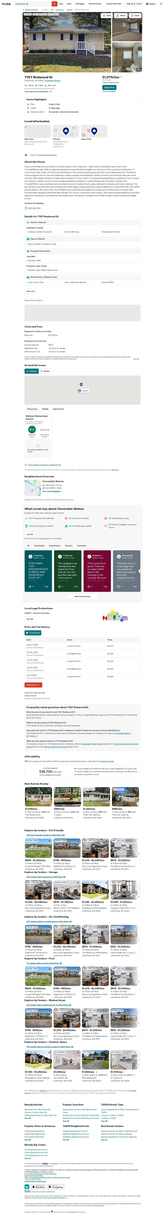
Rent (69, 4)
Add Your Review (82, 596)
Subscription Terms (105, 1196)
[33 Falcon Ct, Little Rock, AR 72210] (67, 848)
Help (114, 1196)
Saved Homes (95, 4)
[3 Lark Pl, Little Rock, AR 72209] (67, 796)
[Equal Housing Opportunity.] (52, 1212)
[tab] (32, 371)
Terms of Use (94, 1196)
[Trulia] (27, 1186)
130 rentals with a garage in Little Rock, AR (45, 877)
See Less (32, 291)
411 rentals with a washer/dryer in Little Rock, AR (48, 1005)
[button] (54, 3)
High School (58, 409)
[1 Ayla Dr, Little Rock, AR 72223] (95, 890)
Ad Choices (131, 1196)
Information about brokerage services (40, 1177)
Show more (32, 685)
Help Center (71, 1212)
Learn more (114, 470)
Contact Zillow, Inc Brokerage (35, 1181)
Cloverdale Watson (52, 80)
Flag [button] (46, 586)
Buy (61, 4)
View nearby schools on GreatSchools (44, 465)
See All (31, 534)
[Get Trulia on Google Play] (56, 1186)
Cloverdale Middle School (92, 744)
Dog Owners (55, 546)
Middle (45, 409)
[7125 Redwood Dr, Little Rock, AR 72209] (38, 796)
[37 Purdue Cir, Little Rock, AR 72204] (124, 1059)
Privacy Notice (121, 1196)
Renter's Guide (107, 761)
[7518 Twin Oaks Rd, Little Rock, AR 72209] (125, 796)
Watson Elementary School (55, 747)
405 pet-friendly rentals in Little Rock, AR (45, 835)
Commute (81, 546)
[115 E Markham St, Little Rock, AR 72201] (67, 890)
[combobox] (35, 3)
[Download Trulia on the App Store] (38, 1186)
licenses (89, 1170)
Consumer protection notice (61, 1177)
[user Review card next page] (140, 571)
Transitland (54, 1163)
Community (39, 546)
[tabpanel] (82, 662)
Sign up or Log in (134, 4)
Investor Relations (82, 1196)
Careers (65, 1196)
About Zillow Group (42, 1196)
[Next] (138, 804)
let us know (100, 1205)
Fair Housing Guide (56, 1196)
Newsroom (72, 1196)
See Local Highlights (51, 491)
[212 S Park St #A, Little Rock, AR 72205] (67, 1059)
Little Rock (60, 10)
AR (52, 10)
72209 (69, 10)
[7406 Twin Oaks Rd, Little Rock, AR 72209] (96, 796)
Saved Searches (113, 4)
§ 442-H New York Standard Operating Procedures (40, 1174)
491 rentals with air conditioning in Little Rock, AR (49, 921)
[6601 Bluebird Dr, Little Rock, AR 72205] (95, 1059)
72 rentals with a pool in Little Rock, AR (44, 963)
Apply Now (109, 87)
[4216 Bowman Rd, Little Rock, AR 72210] (95, 848)
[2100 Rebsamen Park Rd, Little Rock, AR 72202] (38, 848)
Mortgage (80, 4)
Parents (68, 546)
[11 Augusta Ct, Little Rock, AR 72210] (124, 934)
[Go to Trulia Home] (7, 3)
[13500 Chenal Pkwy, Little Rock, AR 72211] (124, 848)
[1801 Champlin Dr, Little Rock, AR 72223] (124, 890)
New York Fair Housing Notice (34, 1175)
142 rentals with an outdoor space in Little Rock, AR (49, 1047)
